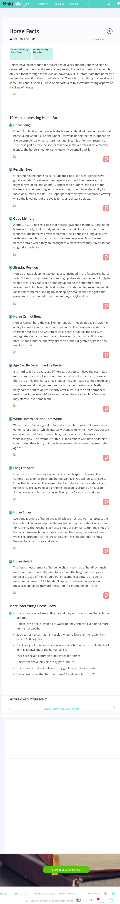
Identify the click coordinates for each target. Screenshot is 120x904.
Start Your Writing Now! (66, 869)
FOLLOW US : (95, 893)
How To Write (67, 893)
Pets (15, 38)
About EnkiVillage (44, 893)
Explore (74, 3)
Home (3, 893)
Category (43, 3)
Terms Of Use (20, 893)
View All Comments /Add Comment (62, 708)
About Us (59, 3)
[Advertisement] (62, 105)
